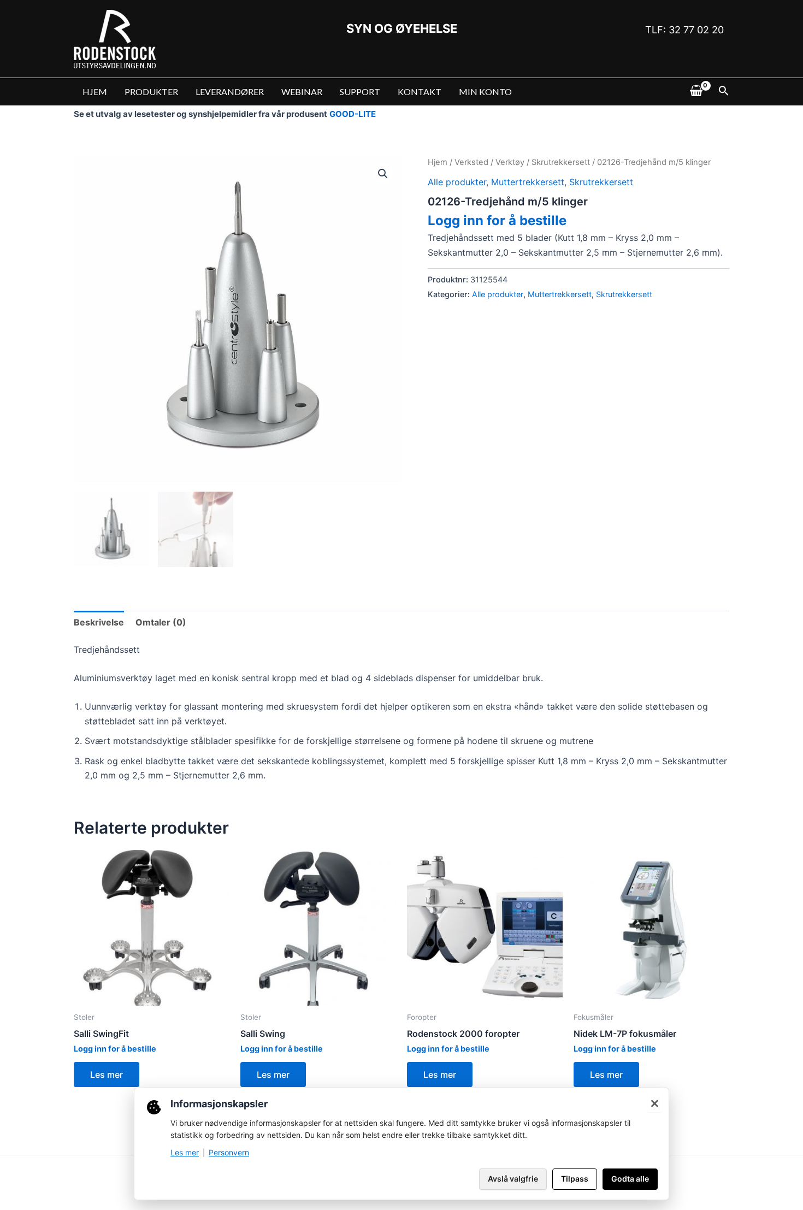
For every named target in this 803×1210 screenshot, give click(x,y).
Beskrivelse (99, 622)
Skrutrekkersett (561, 162)
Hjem (437, 162)
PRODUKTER (151, 91)
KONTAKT (419, 91)
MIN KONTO (485, 91)
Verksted (471, 162)
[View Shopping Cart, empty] (695, 92)
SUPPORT (360, 91)
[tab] (99, 622)
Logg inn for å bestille (497, 220)
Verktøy (509, 162)
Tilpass (574, 1178)
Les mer (106, 1074)
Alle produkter (457, 181)
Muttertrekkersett (527, 181)
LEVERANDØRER (230, 91)
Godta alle (630, 1178)
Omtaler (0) (160, 622)
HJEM (94, 91)
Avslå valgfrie (513, 1178)
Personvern (229, 1152)
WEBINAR (301, 91)
